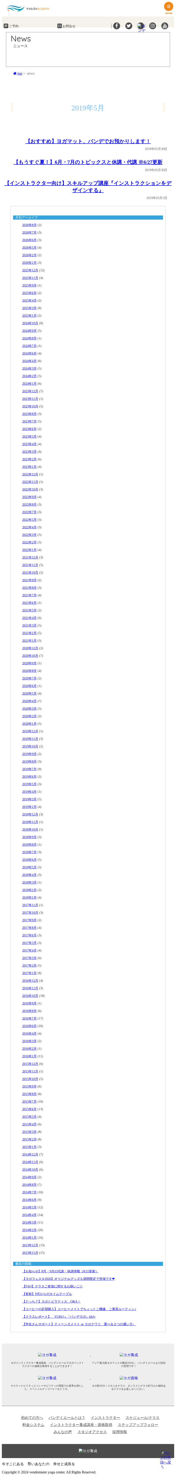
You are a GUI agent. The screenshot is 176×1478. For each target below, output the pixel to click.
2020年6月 (29, 686)
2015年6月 (29, 1109)
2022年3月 (29, 535)
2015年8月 (29, 1094)
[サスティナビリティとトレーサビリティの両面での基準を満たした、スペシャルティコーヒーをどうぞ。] (50, 1378)
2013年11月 (30, 1252)
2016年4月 (29, 1033)
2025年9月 (29, 285)
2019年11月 (30, 739)
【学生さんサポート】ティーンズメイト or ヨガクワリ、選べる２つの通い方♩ (79, 1324)
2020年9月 (29, 663)
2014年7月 (29, 1192)
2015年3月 (29, 1132)
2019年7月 (29, 769)
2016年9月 (29, 1003)
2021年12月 (30, 557)
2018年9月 (29, 837)
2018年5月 (29, 867)
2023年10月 (30, 406)
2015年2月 (29, 1139)
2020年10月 (30, 655)
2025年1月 (29, 315)
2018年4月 (29, 875)
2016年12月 (30, 980)
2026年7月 (29, 232)
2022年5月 (29, 519)
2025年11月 (30, 278)
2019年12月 (30, 731)
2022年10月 (30, 489)
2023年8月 (29, 414)
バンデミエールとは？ (67, 1418)
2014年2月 (29, 1230)
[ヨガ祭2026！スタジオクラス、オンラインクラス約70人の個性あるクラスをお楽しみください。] (131, 1378)
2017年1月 (29, 973)
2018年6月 (29, 860)
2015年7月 (29, 1101)
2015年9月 (29, 1086)
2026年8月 (29, 225)
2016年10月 (30, 996)
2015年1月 (29, 1147)
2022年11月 (30, 482)
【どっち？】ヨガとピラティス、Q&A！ (51, 1301)
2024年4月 (29, 361)
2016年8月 (29, 1011)
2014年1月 (29, 1237)
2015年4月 (29, 1124)
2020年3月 (29, 708)
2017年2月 (29, 965)
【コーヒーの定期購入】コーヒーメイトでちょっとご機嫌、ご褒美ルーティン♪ (79, 1309)
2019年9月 (29, 754)
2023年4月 (29, 444)
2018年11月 (30, 822)
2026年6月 (29, 240)
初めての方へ (32, 1418)
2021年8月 (29, 587)
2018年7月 (29, 852)
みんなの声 (63, 1432)
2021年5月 (29, 610)
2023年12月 (30, 391)
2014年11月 (30, 1162)
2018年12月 (30, 814)
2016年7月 (29, 1018)
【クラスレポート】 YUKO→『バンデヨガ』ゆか (59, 1316)
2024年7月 (29, 346)
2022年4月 (29, 527)
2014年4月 (29, 1215)
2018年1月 (29, 897)
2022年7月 (29, 512)
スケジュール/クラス (143, 1418)
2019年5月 (29, 784)
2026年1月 (29, 263)
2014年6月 (29, 1200)
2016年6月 (29, 1026)
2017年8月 (29, 928)
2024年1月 (29, 383)
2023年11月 (30, 399)
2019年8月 (29, 761)
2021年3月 (29, 625)
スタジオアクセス (92, 1432)
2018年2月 (29, 890)
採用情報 (119, 1432)
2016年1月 (29, 1056)
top (19, 73)
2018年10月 (30, 829)
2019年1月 (29, 807)
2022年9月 (29, 497)
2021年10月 (30, 572)
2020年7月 (29, 678)
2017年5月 (29, 943)
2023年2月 (29, 459)
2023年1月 (29, 467)
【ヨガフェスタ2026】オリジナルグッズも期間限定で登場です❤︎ (68, 1279)
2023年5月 (29, 436)
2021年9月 (29, 580)
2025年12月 (30, 270)
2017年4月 (29, 950)
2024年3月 (29, 368)
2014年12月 (30, 1154)
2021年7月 (29, 595)
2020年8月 (29, 671)
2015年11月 (30, 1071)
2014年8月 (29, 1184)
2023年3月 (29, 451)
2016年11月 (30, 988)
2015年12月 (30, 1064)
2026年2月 (29, 255)
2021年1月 (29, 640)
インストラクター (105, 1418)
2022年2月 (29, 542)
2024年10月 (30, 323)
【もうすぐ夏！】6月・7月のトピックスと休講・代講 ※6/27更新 (88, 162)
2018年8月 (29, 844)
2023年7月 (29, 421)
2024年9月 (29, 331)
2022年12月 (30, 474)
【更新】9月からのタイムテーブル (47, 1294)
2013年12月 (30, 1245)
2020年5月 (29, 693)
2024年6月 (29, 353)
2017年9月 (29, 920)
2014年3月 (29, 1222)
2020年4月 (29, 701)
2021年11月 (30, 565)
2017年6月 (29, 935)
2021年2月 (29, 633)
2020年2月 (29, 716)
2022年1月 (29, 550)
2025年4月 (29, 300)
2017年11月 (30, 905)
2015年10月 (30, 1079)
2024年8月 (29, 338)
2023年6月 (29, 429)
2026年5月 (29, 247)
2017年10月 (30, 912)
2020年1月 (29, 723)
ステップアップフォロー (138, 1425)
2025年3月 (29, 308)
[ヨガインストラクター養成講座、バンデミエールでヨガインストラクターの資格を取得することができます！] (50, 1355)
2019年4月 (29, 792)
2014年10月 (30, 1169)
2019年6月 (29, 776)
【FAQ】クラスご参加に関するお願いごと (52, 1286)
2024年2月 (29, 376)
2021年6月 (29, 603)
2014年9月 (29, 1177)
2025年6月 (29, 293)
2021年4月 (29, 618)
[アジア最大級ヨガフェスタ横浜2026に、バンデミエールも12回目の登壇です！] (131, 1355)
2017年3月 (29, 958)
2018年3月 (29, 882)
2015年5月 (29, 1116)
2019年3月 (29, 799)
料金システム (33, 1425)
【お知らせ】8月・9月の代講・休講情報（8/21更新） (60, 1271)
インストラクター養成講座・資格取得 (81, 1425)
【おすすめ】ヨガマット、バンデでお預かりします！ (88, 141)
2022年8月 (29, 504)
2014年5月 (29, 1207)
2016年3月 (29, 1041)
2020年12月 (30, 648)
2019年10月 (30, 746)
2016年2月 (29, 1048)
